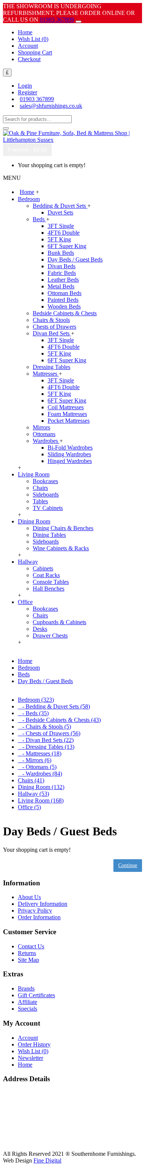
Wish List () (33, 1051)
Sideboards (46, 494)
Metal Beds (61, 286)
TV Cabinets (48, 508)
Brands (26, 988)
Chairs (40, 488)
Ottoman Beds (64, 293)
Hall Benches (48, 588)
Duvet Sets (60, 212)
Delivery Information (42, 904)
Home (25, 1064)
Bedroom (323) (36, 700)
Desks (40, 629)
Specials (27, 1008)
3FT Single (61, 226)
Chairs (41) (31, 780)
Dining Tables (49, 535)
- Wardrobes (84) (40, 773)
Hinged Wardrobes (70, 461)
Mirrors (41, 427)
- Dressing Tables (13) (46, 747)
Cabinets (43, 568)
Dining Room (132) (41, 787)
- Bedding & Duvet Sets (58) (54, 706)
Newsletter (30, 1058)
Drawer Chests (50, 635)
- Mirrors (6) (34, 760)
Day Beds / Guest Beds (75, 259)
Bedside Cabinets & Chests (65, 313)
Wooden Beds (64, 306)
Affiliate (27, 1002)
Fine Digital (47, 1160)
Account (28, 1038)
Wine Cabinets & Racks (61, 548)
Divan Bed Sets (52, 333)
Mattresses (46, 373)
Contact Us (31, 946)
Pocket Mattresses (69, 420)
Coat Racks (46, 575)
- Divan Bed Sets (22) (46, 740)
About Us (29, 897)
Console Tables (51, 582)
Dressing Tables (51, 367)
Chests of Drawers (54, 326)
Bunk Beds (61, 253)
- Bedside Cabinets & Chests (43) (59, 720)
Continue (127, 865)
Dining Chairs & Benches (63, 528)
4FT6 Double (64, 232)
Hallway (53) (33, 794)
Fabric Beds (62, 273)
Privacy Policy (35, 910)
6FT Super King (67, 246)
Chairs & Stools (51, 320)
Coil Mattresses (66, 407)
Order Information (39, 917)
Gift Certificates (36, 995)
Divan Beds (61, 266)
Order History (34, 1044)
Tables (40, 501)
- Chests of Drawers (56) (49, 733)
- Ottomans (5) (37, 767)
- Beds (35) (33, 713)
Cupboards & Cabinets (59, 622)
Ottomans (44, 434)
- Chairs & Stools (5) (44, 726)
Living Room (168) (41, 800)
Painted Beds (63, 300)
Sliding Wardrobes (69, 454)
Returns (27, 953)
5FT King (59, 239)
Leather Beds (63, 279)
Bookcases (45, 481)
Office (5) (29, 807)
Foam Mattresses (67, 414)
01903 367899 (57, 19)
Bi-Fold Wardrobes (70, 447)
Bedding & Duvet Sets (60, 206)
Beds (39, 219)
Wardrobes (46, 441)
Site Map (28, 960)
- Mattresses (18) (39, 753)
